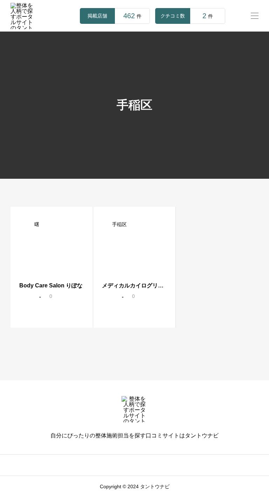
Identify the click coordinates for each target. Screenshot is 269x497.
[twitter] (114, 465)
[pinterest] (134, 465)
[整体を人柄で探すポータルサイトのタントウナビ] (24, 16)
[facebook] (124, 465)
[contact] (155, 465)
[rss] (165, 465)
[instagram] (104, 465)
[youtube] (145, 465)
